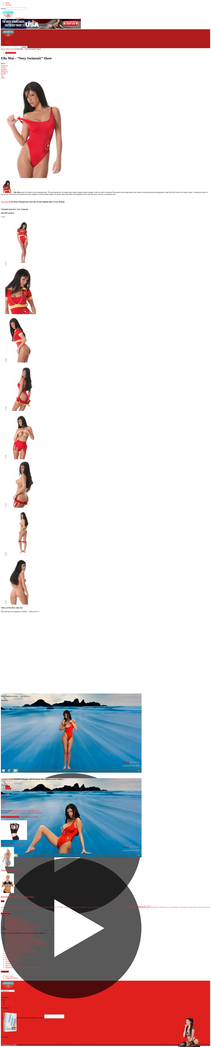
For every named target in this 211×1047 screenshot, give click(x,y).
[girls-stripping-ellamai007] (20, 459)
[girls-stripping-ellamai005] (20, 410)
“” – (25, 943)
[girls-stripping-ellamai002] (20, 265)
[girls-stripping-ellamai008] (20, 507)
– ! (22, 967)
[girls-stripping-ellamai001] (20, 604)
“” (20, 938)
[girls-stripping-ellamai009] (20, 556)
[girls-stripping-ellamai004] (20, 362)
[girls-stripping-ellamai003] (20, 313)
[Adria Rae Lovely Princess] (14, 839)
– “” (26, 811)
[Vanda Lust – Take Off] (7, 866)
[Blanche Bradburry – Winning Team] (7, 892)
